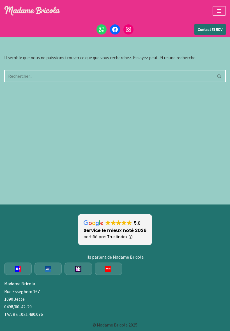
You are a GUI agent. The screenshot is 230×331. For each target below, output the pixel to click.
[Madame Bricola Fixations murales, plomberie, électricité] (32, 11)
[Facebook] (115, 29)
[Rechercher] (219, 76)
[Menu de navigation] (219, 11)
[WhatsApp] (101, 29)
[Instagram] (128, 29)
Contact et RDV (210, 29)
